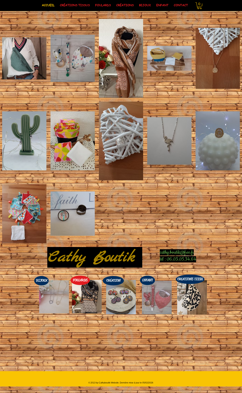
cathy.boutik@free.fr (177, 252)
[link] (199, 5)
